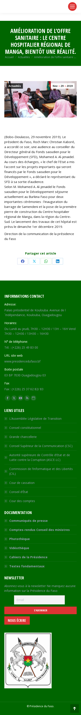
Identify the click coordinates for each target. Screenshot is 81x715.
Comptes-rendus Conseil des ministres (39, 530)
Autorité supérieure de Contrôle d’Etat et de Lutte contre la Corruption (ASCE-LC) (39, 457)
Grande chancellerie (23, 437)
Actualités (14, 86)
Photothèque (19, 539)
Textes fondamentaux (26, 566)
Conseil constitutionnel (25, 428)
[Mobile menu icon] (72, 6)
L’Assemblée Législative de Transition (35, 418)
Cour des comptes (22, 501)
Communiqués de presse (28, 521)
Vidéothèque (19, 548)
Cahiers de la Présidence (28, 557)
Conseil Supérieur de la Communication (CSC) (41, 446)
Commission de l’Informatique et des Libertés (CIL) (41, 471)
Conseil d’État (18, 492)
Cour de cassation (22, 483)
